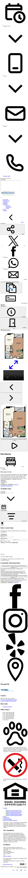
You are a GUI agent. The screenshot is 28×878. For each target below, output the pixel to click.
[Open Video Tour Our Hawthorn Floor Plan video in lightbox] (13, 380)
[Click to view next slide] (11, 398)
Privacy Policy (6, 817)
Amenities (5, 202)
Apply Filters (15, 542)
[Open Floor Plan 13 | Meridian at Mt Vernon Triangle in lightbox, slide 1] (15, 364)
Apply (4, 209)
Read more (3, 480)
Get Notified (10, 484)
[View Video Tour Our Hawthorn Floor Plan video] (14, 444)
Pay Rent (8, 205)
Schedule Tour (4, 484)
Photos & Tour (6, 200)
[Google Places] (15, 681)
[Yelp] (15, 656)
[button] (15, 745)
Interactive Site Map (7, 706)
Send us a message (7, 856)
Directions (5, 203)
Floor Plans (5, 199)
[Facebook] (15, 608)
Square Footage (4, 538)
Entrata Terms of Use (7, 864)
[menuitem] (15, 199)
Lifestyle (5, 210)
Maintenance (8, 207)
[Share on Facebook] (13, 256)
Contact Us (16, 484)
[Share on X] (13, 245)
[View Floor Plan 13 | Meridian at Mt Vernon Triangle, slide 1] (14, 421)
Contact (7, 208)
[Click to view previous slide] (11, 387)
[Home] (8, 196)
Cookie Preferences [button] (7, 819)
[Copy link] (11, 288)
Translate (5, 808)
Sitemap (5, 816)
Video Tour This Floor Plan (6, 485)
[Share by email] (13, 279)
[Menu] (1, 197)
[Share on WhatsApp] (13, 267)
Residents (5, 204)
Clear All (2, 542)
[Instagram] (15, 632)
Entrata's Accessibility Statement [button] (10, 820)
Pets (1, 541)
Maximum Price (4, 535)
